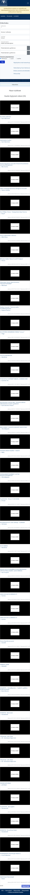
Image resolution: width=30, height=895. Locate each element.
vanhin (19, 58)
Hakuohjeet (8, 890)
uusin (12, 58)
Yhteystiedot (25, 890)
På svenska (9, 16)
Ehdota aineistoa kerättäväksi (22, 71)
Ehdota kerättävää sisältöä (15, 892)
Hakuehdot (15, 84)
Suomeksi (3, 16)
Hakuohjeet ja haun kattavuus (22, 68)
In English (16, 16)
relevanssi (4, 58)
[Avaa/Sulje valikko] (28, 3)
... (28, 48)
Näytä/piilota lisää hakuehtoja (22, 62)
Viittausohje (17, 73)
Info (2, 890)
